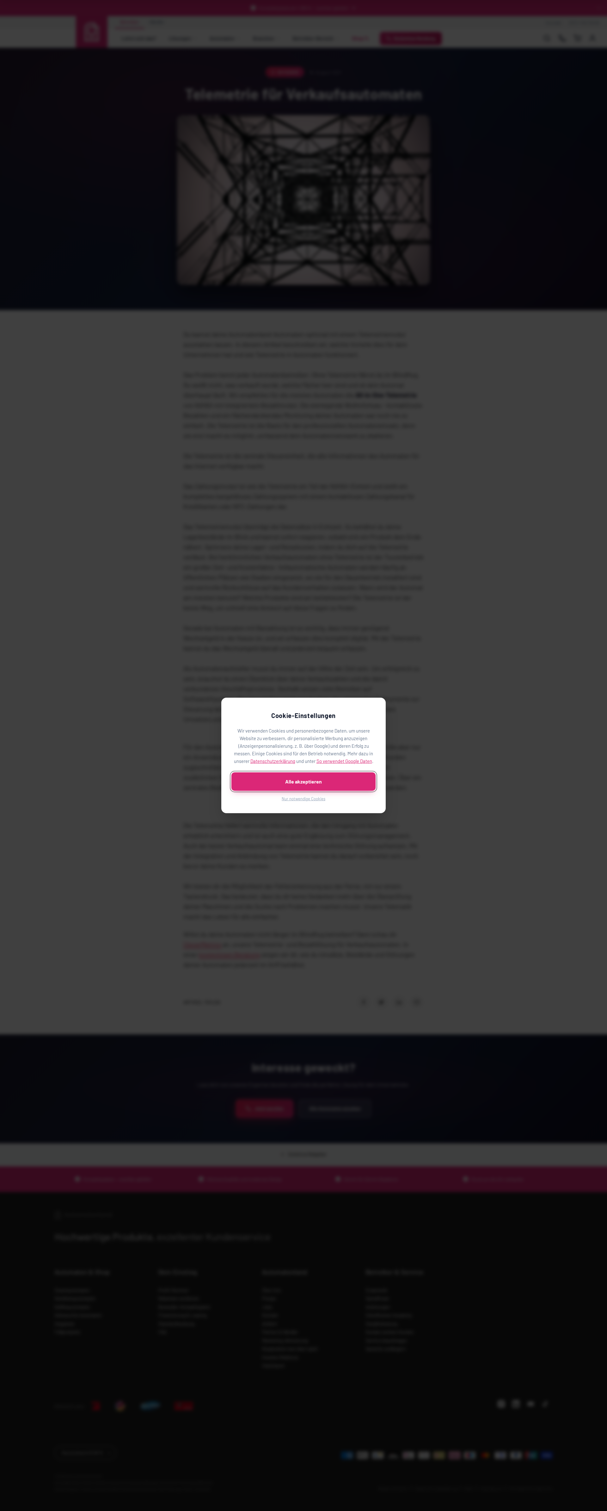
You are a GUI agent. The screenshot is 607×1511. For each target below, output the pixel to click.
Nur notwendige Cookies (303, 798)
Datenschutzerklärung (272, 761)
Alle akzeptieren (303, 781)
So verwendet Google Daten (344, 761)
